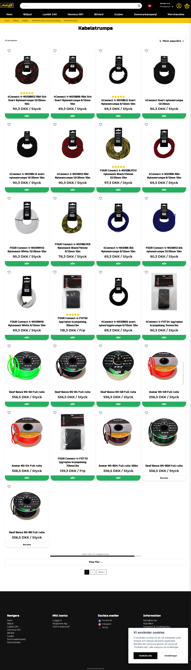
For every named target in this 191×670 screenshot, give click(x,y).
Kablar (25, 20)
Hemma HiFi (75, 14)
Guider (118, 14)
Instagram (106, 624)
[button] (150, 6)
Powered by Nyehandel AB (95, 668)
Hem (10, 14)
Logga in (57, 620)
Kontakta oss (150, 620)
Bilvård (98, 14)
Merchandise (176, 14)
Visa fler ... (95, 562)
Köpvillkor (148, 623)
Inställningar (171, 655)
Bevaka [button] (164, 478)
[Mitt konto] (179, 6)
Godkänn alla (145, 655)
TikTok (105, 627)
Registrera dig (60, 623)
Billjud (27, 14)
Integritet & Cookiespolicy (156, 626)
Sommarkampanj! (145, 14)
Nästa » (101, 572)
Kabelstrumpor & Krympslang (46, 20)
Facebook (107, 620)
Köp (27, 116)
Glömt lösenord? (61, 626)
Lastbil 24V (50, 14)
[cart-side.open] (187, 6)
